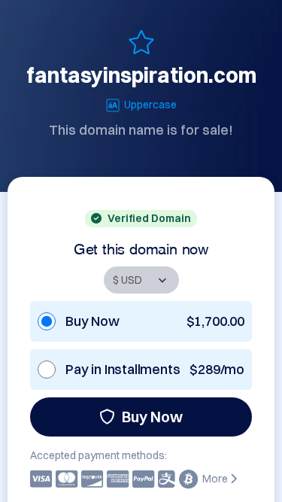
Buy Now (152, 416)
